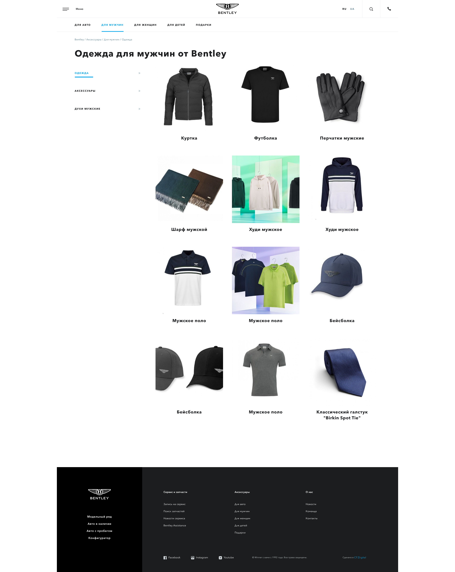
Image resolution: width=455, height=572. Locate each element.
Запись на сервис (175, 504)
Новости (311, 504)
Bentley (79, 39)
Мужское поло (189, 320)
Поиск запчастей (174, 511)
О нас (309, 492)
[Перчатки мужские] (342, 98)
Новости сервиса (174, 518)
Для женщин (145, 24)
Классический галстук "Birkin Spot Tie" (342, 415)
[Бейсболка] (342, 280)
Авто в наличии (99, 524)
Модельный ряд (99, 516)
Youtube (229, 557)
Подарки (203, 24)
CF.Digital (360, 557)
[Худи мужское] (265, 189)
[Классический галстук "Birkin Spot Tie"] (342, 372)
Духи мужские (87, 108)
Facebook (174, 557)
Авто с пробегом (100, 531)
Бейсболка (342, 320)
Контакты (312, 518)
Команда (311, 511)
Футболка (265, 138)
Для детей (176, 24)
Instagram (202, 557)
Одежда (127, 39)
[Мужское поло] (189, 280)
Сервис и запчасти (175, 492)
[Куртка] (189, 98)
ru (344, 8)
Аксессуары (93, 39)
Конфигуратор (100, 538)
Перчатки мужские (342, 138)
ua (352, 8)
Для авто (83, 24)
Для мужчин (112, 24)
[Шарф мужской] (189, 189)
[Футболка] (265, 98)
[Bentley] (227, 9)
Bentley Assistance (175, 525)
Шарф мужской (189, 229)
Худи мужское (265, 229)
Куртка (189, 138)
